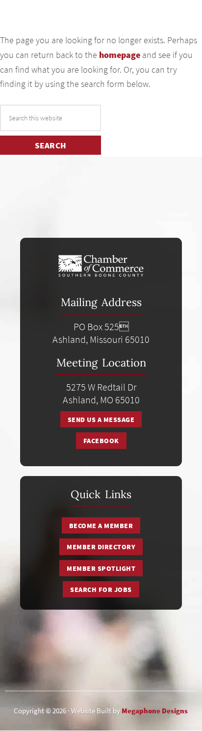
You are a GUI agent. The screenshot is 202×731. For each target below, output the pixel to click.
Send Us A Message (101, 419)
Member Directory (101, 546)
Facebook (101, 440)
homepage (119, 54)
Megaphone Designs (155, 710)
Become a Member (101, 525)
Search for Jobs (101, 589)
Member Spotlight (101, 568)
